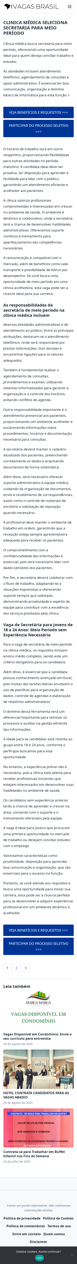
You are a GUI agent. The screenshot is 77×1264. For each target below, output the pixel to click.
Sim (39, 1258)
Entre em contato (26, 1234)
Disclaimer (38, 1242)
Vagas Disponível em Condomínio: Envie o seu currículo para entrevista (37, 1036)
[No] (72, 1255)
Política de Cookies (58, 1218)
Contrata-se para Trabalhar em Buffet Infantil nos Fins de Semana (34, 1153)
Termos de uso (59, 1226)
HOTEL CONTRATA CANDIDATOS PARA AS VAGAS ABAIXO (36, 1095)
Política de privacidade (21, 1218)
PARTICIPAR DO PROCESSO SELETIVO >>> (38, 128)
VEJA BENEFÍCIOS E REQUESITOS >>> (38, 112)
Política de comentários (25, 1226)
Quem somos (54, 1234)
